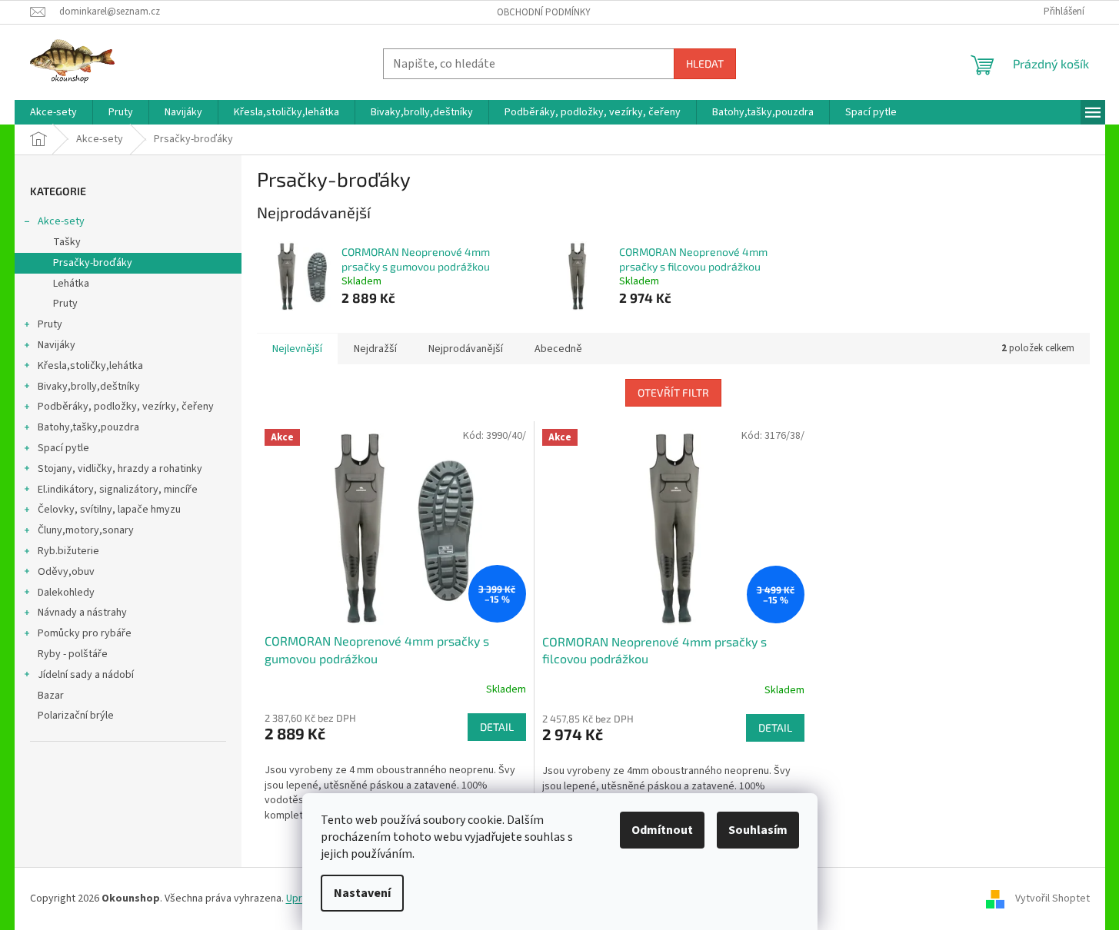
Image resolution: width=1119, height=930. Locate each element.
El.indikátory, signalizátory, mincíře (118, 489)
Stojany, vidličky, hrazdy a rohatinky (120, 469)
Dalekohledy (66, 592)
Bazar (51, 695)
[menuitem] (53, 112)
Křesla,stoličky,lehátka (90, 366)
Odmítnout (662, 830)
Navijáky (56, 345)
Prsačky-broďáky (92, 263)
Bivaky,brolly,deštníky (89, 386)
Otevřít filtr (673, 392)
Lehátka (71, 283)
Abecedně (558, 349)
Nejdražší (375, 349)
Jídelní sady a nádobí (86, 675)
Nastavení (362, 893)
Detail (497, 726)
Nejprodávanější (465, 349)
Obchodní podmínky (544, 12)
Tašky (67, 242)
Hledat (705, 63)
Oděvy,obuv (66, 572)
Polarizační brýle (76, 715)
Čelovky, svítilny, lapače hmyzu (109, 509)
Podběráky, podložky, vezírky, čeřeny (126, 406)
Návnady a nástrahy (82, 612)
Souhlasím (758, 830)
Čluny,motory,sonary (86, 530)
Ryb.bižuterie (68, 551)
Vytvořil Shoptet (1052, 898)
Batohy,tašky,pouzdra (88, 427)
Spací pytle (63, 448)
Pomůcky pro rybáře (85, 633)
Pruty (65, 303)
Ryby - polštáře (73, 654)
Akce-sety (61, 221)
